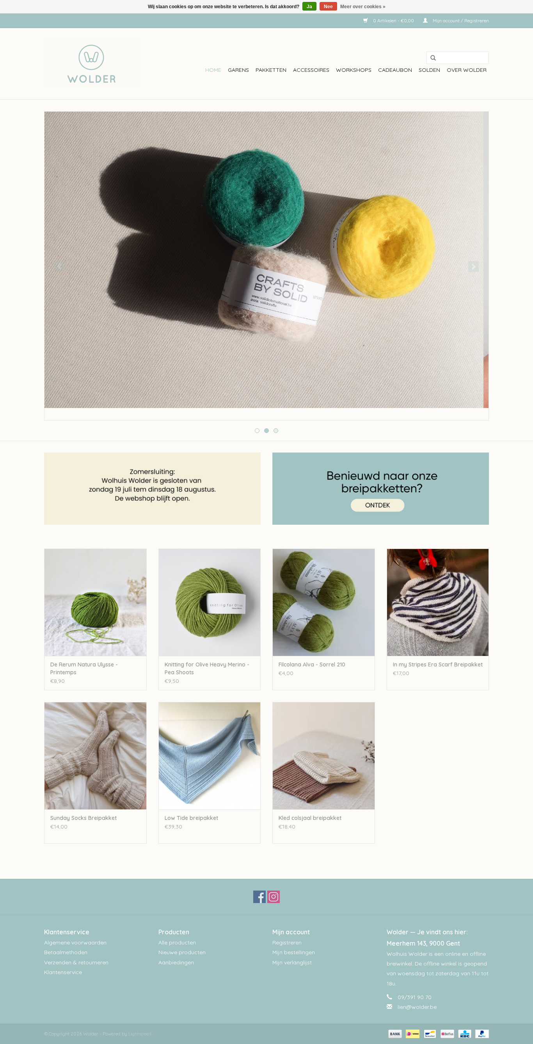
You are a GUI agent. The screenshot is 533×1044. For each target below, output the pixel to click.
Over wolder (467, 69)
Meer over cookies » (363, 6)
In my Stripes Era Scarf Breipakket (438, 664)
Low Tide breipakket (191, 817)
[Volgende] (473, 266)
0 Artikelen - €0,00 (393, 20)
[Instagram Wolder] (273, 897)
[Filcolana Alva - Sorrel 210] (323, 602)
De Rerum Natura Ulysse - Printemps (84, 668)
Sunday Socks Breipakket (83, 817)
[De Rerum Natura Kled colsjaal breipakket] (323, 755)
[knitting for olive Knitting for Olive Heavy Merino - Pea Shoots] (209, 602)
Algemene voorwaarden (75, 942)
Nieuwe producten (182, 952)
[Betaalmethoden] (394, 1033)
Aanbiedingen (176, 962)
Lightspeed (139, 1034)
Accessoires (311, 69)
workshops (353, 69)
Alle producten (177, 942)
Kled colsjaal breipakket (310, 817)
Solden (429, 69)
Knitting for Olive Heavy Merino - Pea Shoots (207, 668)
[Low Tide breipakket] (209, 755)
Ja (309, 6)
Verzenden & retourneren (76, 962)
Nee (328, 6)
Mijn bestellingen (293, 952)
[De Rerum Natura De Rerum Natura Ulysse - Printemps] (95, 602)
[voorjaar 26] (266, 260)
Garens (238, 69)
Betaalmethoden (65, 952)
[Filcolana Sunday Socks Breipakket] (95, 755)
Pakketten (271, 69)
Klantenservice (63, 972)
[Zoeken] (430, 58)
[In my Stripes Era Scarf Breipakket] (438, 602)
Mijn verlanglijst (292, 962)
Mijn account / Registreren (460, 20)
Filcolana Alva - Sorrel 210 (312, 664)
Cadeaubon (395, 69)
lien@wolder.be (417, 1006)
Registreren (287, 942)
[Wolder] (92, 63)
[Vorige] (59, 266)
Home (213, 69)
